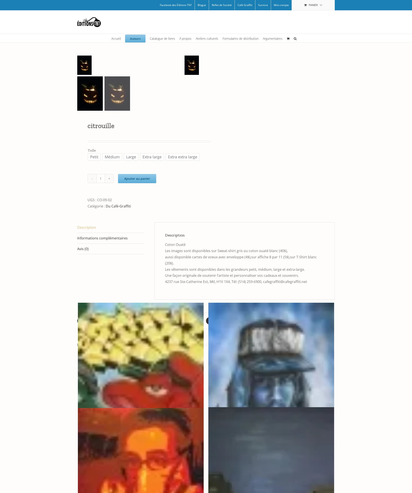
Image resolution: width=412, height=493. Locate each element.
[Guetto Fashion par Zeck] (271, 397)
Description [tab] (86, 227)
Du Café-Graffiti (118, 206)
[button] (295, 38)
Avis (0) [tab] (83, 248)
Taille (92, 150)
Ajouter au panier (137, 179)
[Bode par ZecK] (141, 397)
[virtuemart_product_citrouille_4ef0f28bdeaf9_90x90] (131, 65)
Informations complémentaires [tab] (102, 238)
